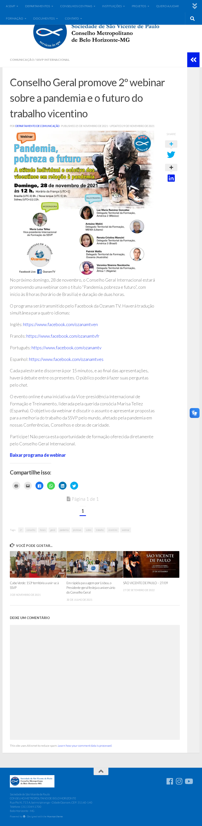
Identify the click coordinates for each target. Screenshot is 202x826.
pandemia (64, 530)
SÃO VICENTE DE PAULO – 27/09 (145, 583)
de (47, 455)
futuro (43, 530)
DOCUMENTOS (44, 18)
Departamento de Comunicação (37, 125)
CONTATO (72, 18)
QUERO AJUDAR (167, 6)
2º (21, 530)
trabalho (100, 530)
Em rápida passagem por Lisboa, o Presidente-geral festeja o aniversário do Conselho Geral (91, 587)
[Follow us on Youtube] (188, 781)
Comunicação (22, 60)
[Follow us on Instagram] (179, 781)
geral (52, 530)
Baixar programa (27, 455)
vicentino (112, 530)
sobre (88, 530)
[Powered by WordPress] (24, 816)
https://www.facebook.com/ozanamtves (66, 359)
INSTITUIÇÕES (112, 6)
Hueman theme (55, 816)
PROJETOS (139, 6)
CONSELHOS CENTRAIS (76, 6)
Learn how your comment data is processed (85, 745)
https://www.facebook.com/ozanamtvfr (63, 336)
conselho (31, 530)
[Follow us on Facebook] (169, 781)
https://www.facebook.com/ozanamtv (66, 347)
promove (77, 530)
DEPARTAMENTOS (37, 6)
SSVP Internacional (52, 60)
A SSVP (10, 6)
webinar (58, 455)
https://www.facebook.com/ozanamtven (60, 324)
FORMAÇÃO (14, 18)
